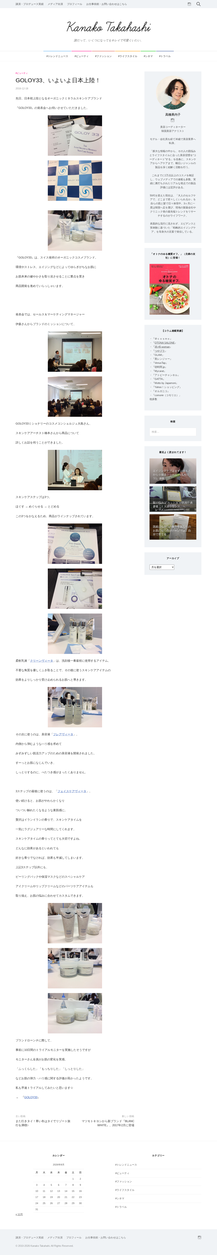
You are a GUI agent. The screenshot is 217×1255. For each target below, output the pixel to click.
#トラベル (165, 56)
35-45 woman (162, 346)
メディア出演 (55, 4)
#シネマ (148, 56)
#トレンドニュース (57, 56)
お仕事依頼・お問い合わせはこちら (106, 4)
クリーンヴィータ (41, 660)
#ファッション (103, 56)
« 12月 (19, 1214)
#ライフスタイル (127, 56)
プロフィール (74, 4)
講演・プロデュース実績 (30, 4)
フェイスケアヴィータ (71, 791)
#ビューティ (82, 56)
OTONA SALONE (165, 342)
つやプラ (160, 351)
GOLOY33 (30, 1097)
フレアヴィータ (63, 734)
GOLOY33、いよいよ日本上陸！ (58, 80)
